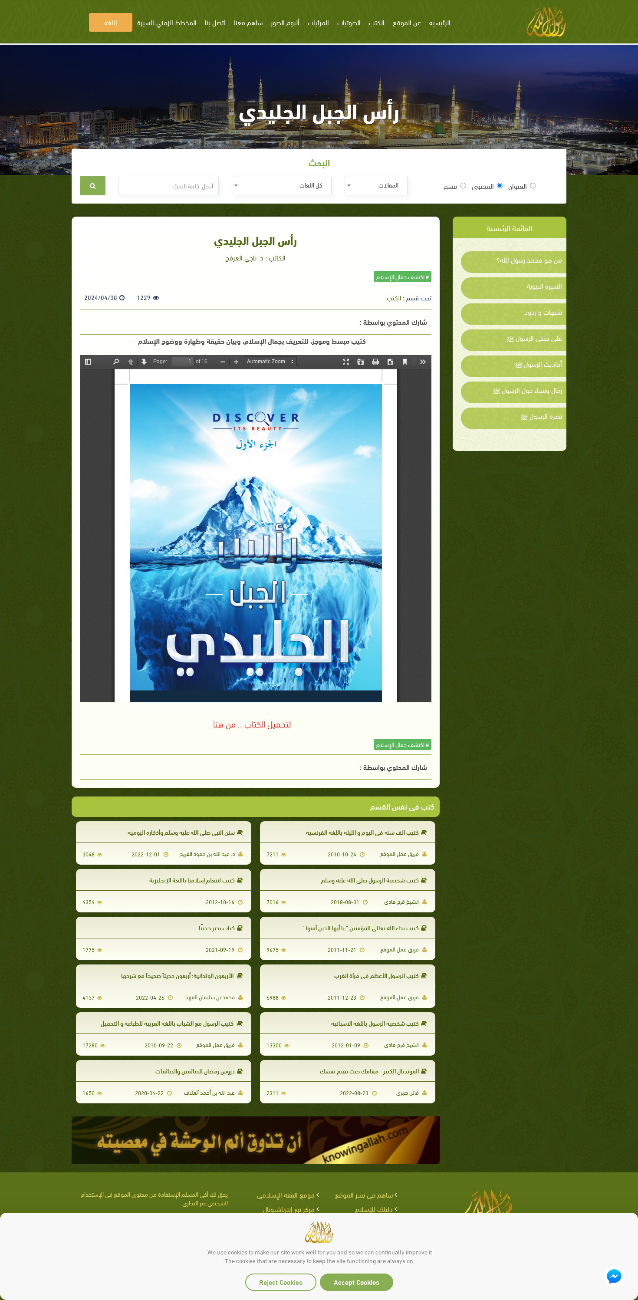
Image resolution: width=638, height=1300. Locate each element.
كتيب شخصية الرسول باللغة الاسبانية (375, 1022)
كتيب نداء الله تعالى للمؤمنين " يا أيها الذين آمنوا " (361, 927)
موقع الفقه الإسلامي (286, 1194)
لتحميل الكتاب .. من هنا (252, 723)
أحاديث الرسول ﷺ (538, 364)
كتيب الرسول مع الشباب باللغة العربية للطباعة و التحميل (168, 1022)
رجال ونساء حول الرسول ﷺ (527, 390)
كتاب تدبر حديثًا (217, 927)
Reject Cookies (281, 1282)
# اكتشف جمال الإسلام (402, 276)
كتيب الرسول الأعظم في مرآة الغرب (376, 975)
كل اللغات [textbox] (310, 184)
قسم (450, 186)
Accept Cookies (356, 1282)
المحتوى (483, 186)
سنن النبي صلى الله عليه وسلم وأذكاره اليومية (181, 831)
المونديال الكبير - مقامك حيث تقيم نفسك (369, 1070)
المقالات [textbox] (388, 184)
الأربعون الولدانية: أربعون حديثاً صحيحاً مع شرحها (178, 975)
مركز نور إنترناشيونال (289, 1209)
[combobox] (376, 185)
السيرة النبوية (544, 286)
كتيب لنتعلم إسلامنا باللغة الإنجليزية (192, 879)
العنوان (517, 186)
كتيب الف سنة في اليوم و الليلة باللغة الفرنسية (362, 831)
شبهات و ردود (543, 312)
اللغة (110, 22)
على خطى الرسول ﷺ (534, 338)
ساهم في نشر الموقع (364, 1194)
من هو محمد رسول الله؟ (529, 259)
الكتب (394, 297)
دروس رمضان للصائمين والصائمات (195, 1070)
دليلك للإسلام (374, 1209)
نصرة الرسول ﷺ (541, 416)
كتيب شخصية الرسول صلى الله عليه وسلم (370, 879)
